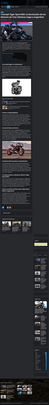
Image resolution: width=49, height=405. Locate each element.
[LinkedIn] (8, 207)
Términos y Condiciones (37, 403)
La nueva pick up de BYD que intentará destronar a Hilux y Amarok (44, 260)
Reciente (39, 255)
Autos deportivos (38, 360)
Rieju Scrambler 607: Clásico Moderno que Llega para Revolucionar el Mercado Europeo (6, 228)
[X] (5, 207)
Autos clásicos (37, 361)
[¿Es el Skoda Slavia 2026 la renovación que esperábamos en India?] (37, 332)
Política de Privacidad (45, 403)
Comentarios (45, 255)
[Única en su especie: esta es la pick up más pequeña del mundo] (37, 279)
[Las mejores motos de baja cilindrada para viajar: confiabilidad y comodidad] (24, 386)
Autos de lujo (37, 357)
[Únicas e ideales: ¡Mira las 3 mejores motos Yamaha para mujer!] (19, 386)
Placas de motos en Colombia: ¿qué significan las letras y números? (44, 273)
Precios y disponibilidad (8, 56)
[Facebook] (3, 207)
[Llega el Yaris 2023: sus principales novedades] (24, 392)
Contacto (17, 6)
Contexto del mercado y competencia (11, 58)
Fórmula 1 (36, 366)
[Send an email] (6, 19)
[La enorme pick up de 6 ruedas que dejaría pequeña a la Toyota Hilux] (37, 266)
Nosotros (32, 403)
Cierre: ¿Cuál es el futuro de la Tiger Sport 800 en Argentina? (15, 61)
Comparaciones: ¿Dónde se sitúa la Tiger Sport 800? (13, 60)
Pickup (2, 6)
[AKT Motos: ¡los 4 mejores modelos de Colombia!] (29, 386)
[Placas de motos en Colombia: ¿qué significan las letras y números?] (37, 273)
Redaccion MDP (3, 19)
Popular (35, 255)
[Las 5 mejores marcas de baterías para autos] (29, 389)
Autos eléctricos (37, 355)
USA (36, 364)
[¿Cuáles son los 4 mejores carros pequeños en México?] (19, 389)
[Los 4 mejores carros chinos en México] (24, 389)
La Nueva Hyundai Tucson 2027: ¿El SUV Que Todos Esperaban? (43, 317)
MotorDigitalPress (38, 369)
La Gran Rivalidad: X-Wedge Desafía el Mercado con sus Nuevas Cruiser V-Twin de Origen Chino (16, 229)
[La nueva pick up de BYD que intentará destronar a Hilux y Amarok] (37, 260)
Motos (8, 6)
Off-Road (36, 367)
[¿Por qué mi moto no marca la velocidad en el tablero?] (37, 286)
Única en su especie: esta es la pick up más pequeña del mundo (44, 280)
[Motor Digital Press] (5, 2)
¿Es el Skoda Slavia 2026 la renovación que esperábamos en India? (43, 333)
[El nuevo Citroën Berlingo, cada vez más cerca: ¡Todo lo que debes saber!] (29, 392)
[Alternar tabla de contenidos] (25, 53)
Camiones (12, 6)
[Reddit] (10, 207)
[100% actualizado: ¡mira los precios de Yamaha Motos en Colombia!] (19, 392)
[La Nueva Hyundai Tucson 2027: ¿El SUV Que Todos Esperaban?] (37, 317)
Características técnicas (8, 57)
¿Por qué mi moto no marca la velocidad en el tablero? (43, 286)
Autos (5, 6)
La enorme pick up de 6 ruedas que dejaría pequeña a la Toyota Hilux (43, 267)
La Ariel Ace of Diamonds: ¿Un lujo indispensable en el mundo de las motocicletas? (25, 229)
